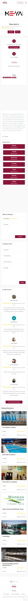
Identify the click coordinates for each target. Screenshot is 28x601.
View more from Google (14, 402)
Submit (20, 236)
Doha (5, 435)
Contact (23, 594)
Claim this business (15, 66)
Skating (14, 77)
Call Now (11, 32)
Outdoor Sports (22, 435)
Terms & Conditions (15, 594)
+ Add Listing (20, 2)
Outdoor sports (6, 77)
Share (17, 32)
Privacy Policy (6, 594)
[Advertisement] (14, 199)
